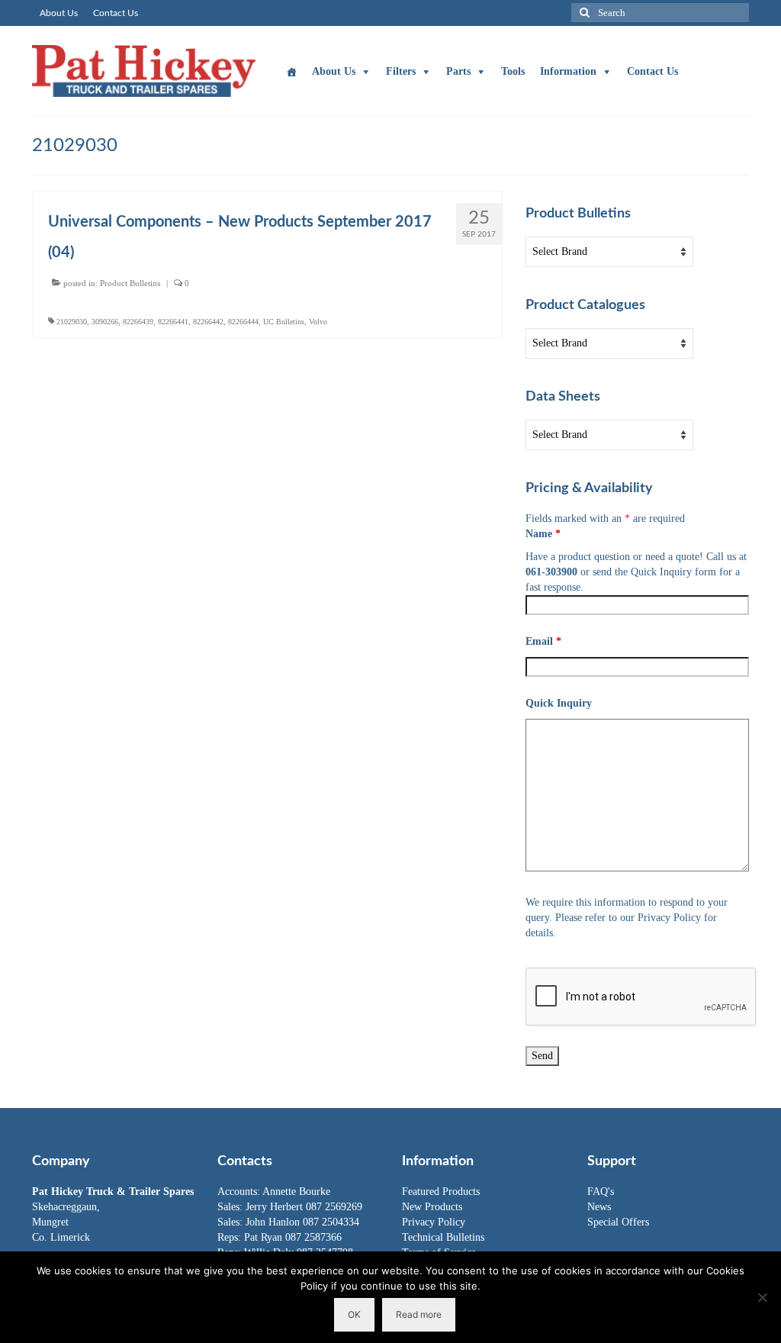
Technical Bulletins (443, 1237)
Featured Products (441, 1191)
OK (354, 1314)
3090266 (105, 321)
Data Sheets (562, 397)
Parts (458, 71)
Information (568, 71)
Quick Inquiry (558, 703)
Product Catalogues (585, 305)
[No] (762, 1297)
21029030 (71, 321)
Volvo (318, 321)
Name (543, 533)
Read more (419, 1314)
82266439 (138, 321)
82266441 (173, 321)
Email (543, 641)
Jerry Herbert (276, 1207)
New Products (432, 1207)
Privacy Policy (433, 1222)
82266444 (243, 321)
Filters (401, 71)
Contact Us (652, 71)
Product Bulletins (130, 283)
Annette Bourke (296, 1191)
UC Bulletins (283, 321)
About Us (333, 71)
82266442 (208, 321)
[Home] (291, 71)
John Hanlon (274, 1222)
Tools (513, 71)
